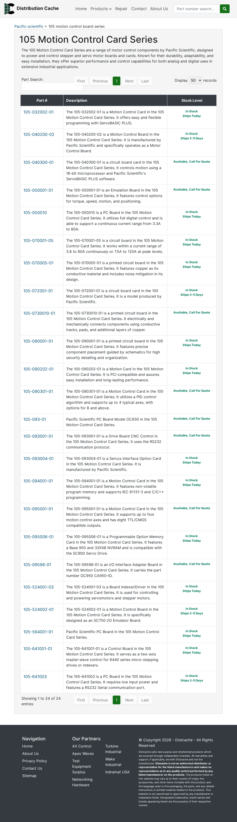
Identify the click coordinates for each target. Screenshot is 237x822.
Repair (121, 8)
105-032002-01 (38, 112)
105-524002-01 (38, 609)
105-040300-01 (38, 162)
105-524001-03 (38, 587)
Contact (139, 8)
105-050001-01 (38, 190)
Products (99, 8)
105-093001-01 (38, 436)
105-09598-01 (37, 564)
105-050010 (35, 212)
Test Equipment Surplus (81, 766)
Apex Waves (83, 753)
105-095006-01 (38, 536)
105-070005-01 (38, 262)
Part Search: (32, 79)
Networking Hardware (82, 782)
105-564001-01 (38, 631)
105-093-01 (34, 419)
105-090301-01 (38, 391)
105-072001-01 (38, 290)
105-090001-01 (38, 341)
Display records (196, 80)
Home (81, 8)
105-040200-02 (38, 134)
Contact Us (32, 768)
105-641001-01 (37, 648)
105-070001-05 (38, 240)
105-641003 (35, 676)
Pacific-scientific (29, 26)
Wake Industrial (113, 762)
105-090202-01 (38, 369)
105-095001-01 (38, 508)
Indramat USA (117, 772)
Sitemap (29, 775)
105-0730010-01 (39, 313)
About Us (159, 8)
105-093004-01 (38, 458)
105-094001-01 (38, 480)
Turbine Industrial (113, 749)
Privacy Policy (34, 761)
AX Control (81, 746)
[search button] (225, 8)
